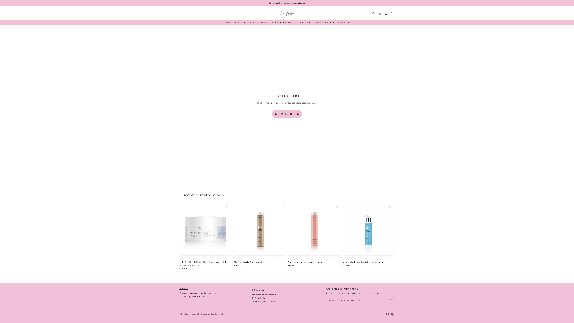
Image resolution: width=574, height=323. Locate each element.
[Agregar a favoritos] (227, 206)
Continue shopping (287, 114)
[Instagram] (393, 314)
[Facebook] (387, 314)
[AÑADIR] (227, 250)
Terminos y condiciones (264, 301)
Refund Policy (259, 298)
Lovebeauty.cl (192, 314)
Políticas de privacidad (264, 294)
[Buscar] (373, 13)
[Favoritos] (393, 13)
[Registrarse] (390, 300)
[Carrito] (386, 13)
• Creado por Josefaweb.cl (211, 314)
